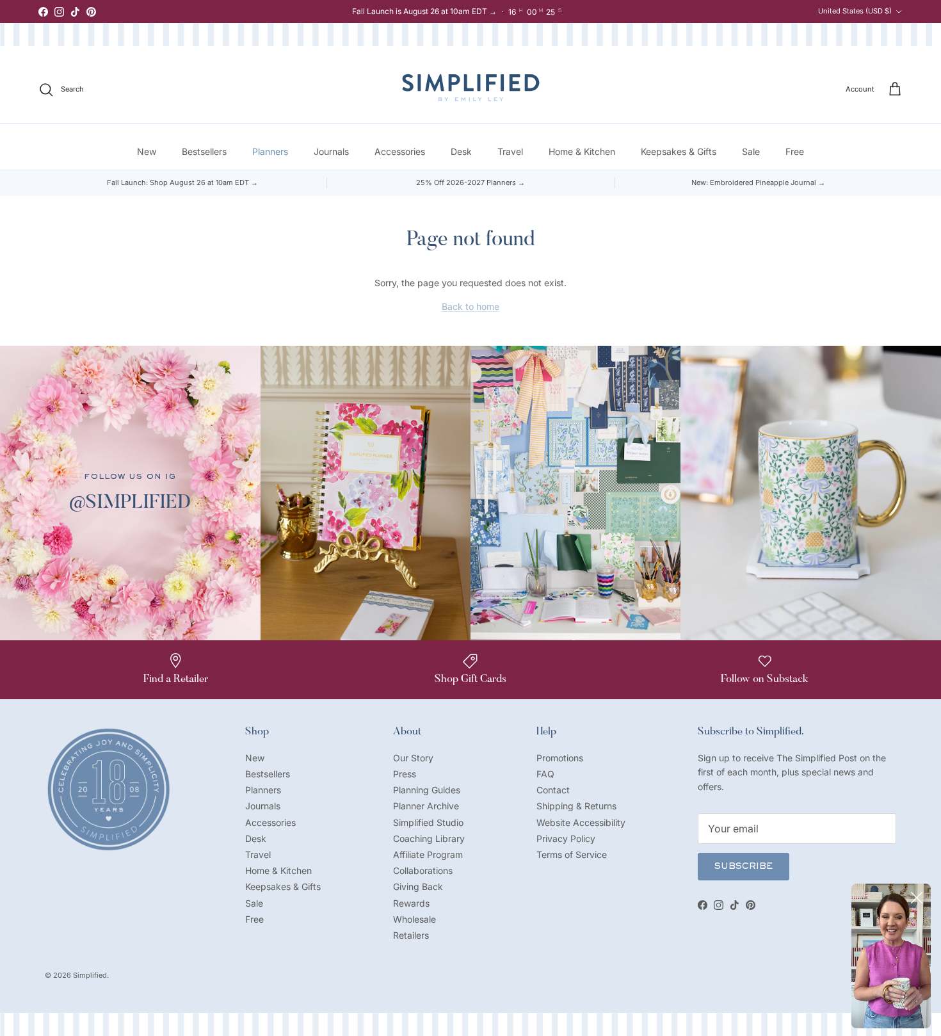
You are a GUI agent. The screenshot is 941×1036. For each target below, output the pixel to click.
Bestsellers (204, 151)
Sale (751, 151)
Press (404, 773)
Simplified (90, 975)
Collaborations (423, 870)
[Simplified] (471, 87)
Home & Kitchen (582, 151)
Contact (553, 789)
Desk (461, 151)
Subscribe (743, 867)
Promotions (559, 757)
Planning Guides (426, 789)
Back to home (470, 306)
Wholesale (414, 919)
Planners (270, 151)
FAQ (545, 773)
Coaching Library (429, 838)
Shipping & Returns (576, 805)
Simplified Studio (428, 822)
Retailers (411, 935)
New (146, 151)
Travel (510, 151)
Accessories (399, 151)
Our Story (413, 757)
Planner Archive (426, 805)
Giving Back (418, 886)
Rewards (411, 903)
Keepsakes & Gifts (678, 151)
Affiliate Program (428, 854)
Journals (331, 151)
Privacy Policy (565, 838)
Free (794, 151)
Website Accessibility (580, 822)
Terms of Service (571, 854)
